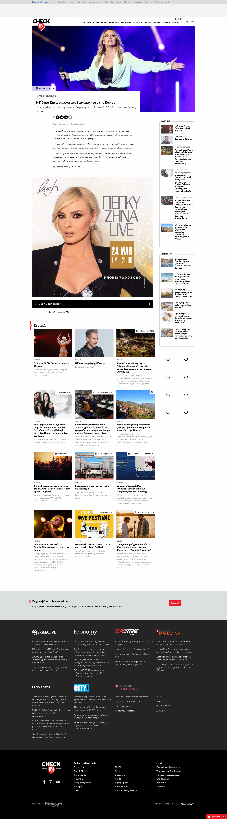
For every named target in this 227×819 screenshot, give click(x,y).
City (107, 2)
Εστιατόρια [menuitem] (79, 23)
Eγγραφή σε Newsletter (168, 767)
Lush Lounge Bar (49, 304)
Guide (118, 778)
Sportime (82, 2)
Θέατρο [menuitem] (147, 23)
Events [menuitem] (166, 23)
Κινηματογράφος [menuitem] (133, 23)
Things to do (80, 774)
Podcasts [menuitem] (177, 23)
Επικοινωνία (162, 778)
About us (161, 782)
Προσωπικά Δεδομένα (167, 774)
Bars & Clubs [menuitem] (93, 23)
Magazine (138, 2)
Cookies (160, 786)
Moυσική (78, 778)
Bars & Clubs (80, 771)
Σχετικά (40, 325)
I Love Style (116, 2)
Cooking (148, 2)
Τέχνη (118, 771)
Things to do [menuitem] (107, 23)
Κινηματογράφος (82, 782)
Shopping (120, 774)
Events (77, 790)
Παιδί (118, 767)
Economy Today (96, 2)
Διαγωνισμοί (121, 786)
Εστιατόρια (79, 767)
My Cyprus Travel (161, 2)
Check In (127, 2)
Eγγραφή (174, 603)
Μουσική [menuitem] (119, 23)
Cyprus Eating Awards (126, 790)
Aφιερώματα (121, 782)
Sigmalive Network (40, 2)
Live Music (51, 96)
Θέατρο (78, 786)
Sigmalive (62, 2)
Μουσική (40, 96)
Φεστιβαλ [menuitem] (157, 23)
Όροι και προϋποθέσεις (168, 771)
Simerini (72, 2)
